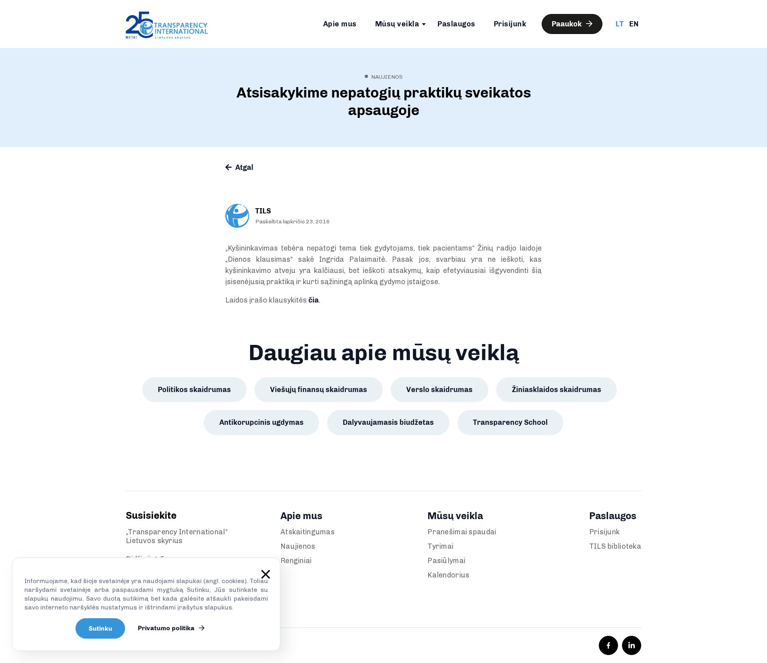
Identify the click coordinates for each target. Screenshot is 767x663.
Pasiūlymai (446, 560)
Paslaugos (456, 24)
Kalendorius (448, 575)
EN (633, 24)
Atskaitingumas (307, 532)
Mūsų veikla (397, 24)
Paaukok (567, 24)
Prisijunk (510, 24)
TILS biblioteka (615, 546)
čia (313, 300)
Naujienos (298, 546)
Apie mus (340, 24)
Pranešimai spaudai (461, 532)
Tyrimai (440, 546)
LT (620, 24)
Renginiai (296, 560)
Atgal (243, 167)
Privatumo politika (167, 628)
